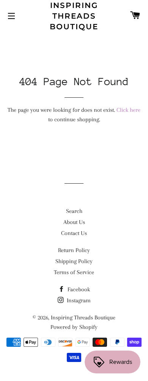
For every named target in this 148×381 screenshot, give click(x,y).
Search (74, 211)
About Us (74, 222)
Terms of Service (74, 272)
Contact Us (74, 233)
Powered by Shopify (74, 327)
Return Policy (74, 250)
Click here (128, 109)
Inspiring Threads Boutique (74, 16)
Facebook (78, 289)
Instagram (78, 300)
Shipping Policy (74, 261)
